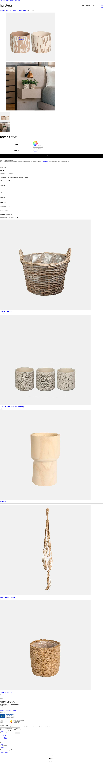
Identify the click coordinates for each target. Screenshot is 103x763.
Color (16, 144)
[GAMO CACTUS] (45, 690)
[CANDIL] (45, 499)
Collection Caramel (22, 133)
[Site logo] (6, 6)
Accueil (2, 10)
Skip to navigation (5, 0)
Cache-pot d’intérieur (10, 10)
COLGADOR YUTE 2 (7, 597)
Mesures (16, 150)
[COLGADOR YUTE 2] (45, 595)
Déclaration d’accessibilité (51, 726)
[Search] (92, 5)
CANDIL (3, 502)
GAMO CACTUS (6, 692)
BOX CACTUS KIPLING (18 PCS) (12, 407)
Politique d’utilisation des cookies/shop (34, 726)
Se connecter (45, 161)
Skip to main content (15, 0)
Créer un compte (4, 752)
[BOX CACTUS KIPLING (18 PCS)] (45, 404)
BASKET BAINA (6, 311)
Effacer (34, 151)
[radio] (68, 143)
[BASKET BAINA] (45, 309)
